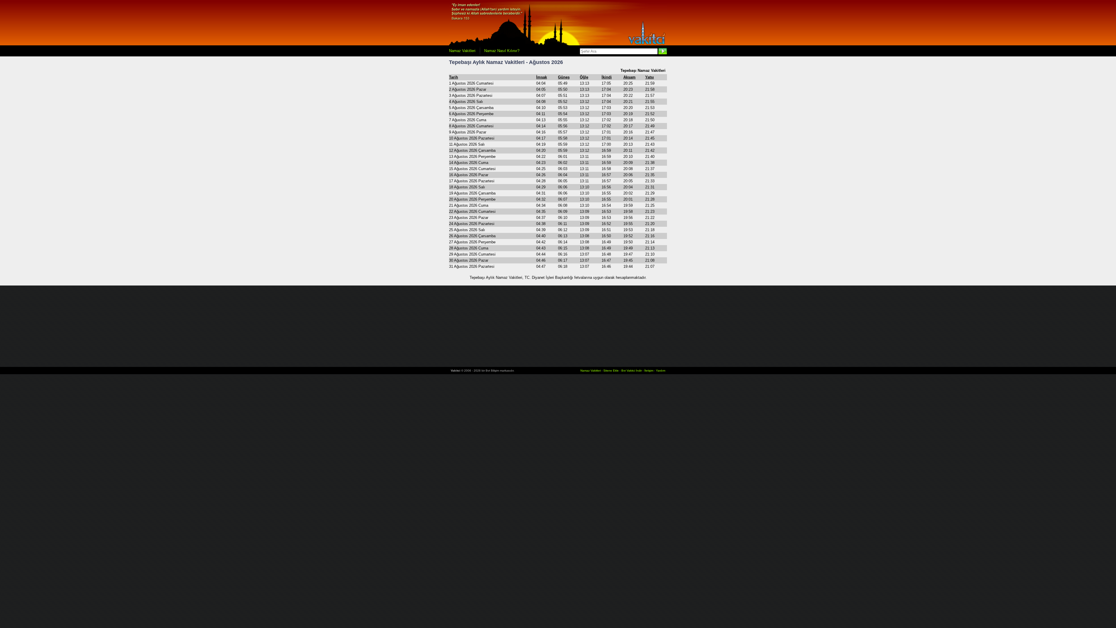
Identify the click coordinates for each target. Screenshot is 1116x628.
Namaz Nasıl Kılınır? (501, 51)
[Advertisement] (558, 326)
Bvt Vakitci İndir (632, 370)
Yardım (660, 370)
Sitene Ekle (611, 370)
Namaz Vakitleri (462, 51)
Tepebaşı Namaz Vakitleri (643, 70)
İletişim (648, 370)
